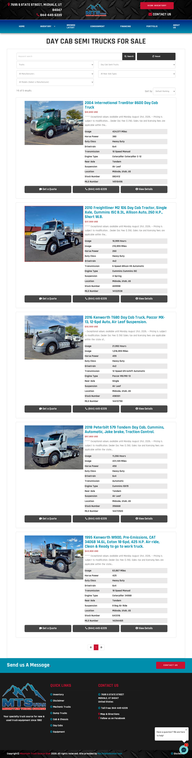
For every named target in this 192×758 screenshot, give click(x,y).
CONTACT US (171, 665)
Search (130, 56)
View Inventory (157, 5)
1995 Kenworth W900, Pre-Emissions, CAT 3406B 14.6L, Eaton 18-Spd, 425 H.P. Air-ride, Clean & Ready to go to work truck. (122, 542)
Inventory (46, 26)
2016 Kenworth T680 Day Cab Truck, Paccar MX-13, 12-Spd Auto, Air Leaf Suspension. (125, 320)
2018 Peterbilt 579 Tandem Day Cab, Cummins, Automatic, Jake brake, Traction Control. (124, 430)
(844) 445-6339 (97, 189)
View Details (145, 189)
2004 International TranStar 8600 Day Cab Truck (121, 105)
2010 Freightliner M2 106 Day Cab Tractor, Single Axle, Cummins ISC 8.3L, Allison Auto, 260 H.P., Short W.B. (126, 212)
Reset (157, 56)
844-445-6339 (120, 708)
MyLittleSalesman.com (110, 753)
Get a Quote (49, 189)
